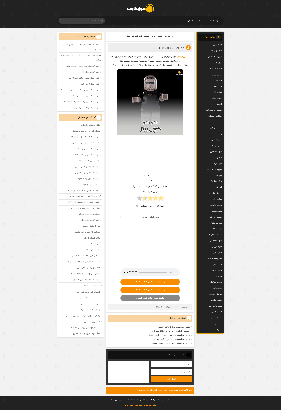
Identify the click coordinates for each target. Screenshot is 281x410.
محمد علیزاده (216, 68)
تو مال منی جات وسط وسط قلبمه (86, 273)
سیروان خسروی (215, 258)
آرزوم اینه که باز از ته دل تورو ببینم (85, 196)
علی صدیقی (216, 211)
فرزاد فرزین (217, 246)
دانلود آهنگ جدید (93, 244)
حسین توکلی (216, 128)
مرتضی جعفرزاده (215, 116)
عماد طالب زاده (215, 306)
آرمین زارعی (217, 74)
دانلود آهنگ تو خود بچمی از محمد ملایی (83, 66)
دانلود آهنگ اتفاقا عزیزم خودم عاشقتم (84, 137)
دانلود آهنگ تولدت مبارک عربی (87, 107)
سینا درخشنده (215, 163)
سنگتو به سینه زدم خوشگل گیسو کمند (83, 202)
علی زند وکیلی (215, 193)
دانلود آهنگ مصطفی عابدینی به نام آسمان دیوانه (82, 47)
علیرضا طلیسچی (215, 56)
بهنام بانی (217, 92)
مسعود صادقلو (215, 122)
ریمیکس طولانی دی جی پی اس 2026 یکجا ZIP (171, 331)
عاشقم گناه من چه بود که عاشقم (86, 131)
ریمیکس (201, 20)
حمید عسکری (216, 98)
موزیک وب (169, 36)
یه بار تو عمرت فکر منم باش (88, 297)
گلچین (159, 36)
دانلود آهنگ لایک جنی (91, 84)
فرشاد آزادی (217, 199)
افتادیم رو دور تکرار (92, 321)
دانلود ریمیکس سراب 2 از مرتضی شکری (174, 327)
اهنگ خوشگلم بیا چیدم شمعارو (87, 333)
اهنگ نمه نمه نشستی (91, 125)
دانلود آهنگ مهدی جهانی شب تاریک (84, 78)
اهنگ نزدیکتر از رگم (92, 238)
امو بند (219, 187)
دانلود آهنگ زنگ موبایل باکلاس (87, 279)
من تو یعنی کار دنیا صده (90, 160)
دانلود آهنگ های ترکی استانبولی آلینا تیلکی (82, 101)
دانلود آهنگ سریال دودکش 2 (88, 149)
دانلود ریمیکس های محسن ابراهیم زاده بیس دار (171, 343)
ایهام (219, 104)
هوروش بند (217, 145)
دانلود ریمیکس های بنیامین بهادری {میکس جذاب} (169, 335)
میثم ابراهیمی (215, 205)
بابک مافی (217, 264)
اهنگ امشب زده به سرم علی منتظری (85, 208)
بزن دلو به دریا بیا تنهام (90, 309)
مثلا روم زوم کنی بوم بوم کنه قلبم (86, 327)
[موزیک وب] (140, 8)
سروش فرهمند (215, 294)
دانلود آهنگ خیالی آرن (91, 72)
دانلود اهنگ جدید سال (91, 303)
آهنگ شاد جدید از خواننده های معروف (84, 261)
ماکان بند (218, 157)
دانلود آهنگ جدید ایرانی (90, 220)
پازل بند (218, 276)
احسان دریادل (216, 270)
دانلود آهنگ (215, 20)
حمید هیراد (217, 252)
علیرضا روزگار (216, 223)
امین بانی (217, 44)
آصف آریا (218, 324)
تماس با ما (129, 405)
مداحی (190, 20)
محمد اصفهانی (215, 282)
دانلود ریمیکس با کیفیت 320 (148, 281)
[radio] (161, 199)
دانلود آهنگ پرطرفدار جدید (89, 178)
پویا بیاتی (217, 175)
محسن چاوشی (215, 217)
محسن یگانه (216, 50)
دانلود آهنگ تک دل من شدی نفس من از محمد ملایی (80, 58)
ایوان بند (218, 80)
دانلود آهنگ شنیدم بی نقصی (88, 166)
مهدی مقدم (216, 300)
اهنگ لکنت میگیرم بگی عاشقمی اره (85, 143)
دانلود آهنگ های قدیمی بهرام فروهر (85, 95)
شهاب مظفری (216, 151)
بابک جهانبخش (215, 181)
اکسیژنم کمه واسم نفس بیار (88, 292)
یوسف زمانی (216, 228)
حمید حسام (216, 318)
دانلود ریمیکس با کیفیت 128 (148, 290)
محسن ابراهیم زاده (214, 110)
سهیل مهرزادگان (214, 169)
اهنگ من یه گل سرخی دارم (89, 267)
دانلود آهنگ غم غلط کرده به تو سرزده (84, 190)
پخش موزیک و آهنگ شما (145, 405)
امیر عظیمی (216, 312)
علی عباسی (217, 288)
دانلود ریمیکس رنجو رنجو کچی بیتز (169, 47)
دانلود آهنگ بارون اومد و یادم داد (86, 154)
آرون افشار (217, 62)
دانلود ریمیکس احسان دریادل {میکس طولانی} (171, 339)
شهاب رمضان (216, 240)
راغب (219, 134)
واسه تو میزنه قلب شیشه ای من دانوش (83, 255)
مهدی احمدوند (215, 234)
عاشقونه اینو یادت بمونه (90, 214)
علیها (219, 329)
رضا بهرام (218, 86)
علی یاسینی (216, 139)
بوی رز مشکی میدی (92, 226)
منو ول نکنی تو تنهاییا (91, 184)
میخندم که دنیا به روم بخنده (88, 232)
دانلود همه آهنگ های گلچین (150, 298)
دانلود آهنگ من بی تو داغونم (88, 172)
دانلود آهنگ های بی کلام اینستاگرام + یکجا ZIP (80, 89)
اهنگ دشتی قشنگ (92, 250)
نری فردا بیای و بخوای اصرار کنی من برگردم (82, 315)
